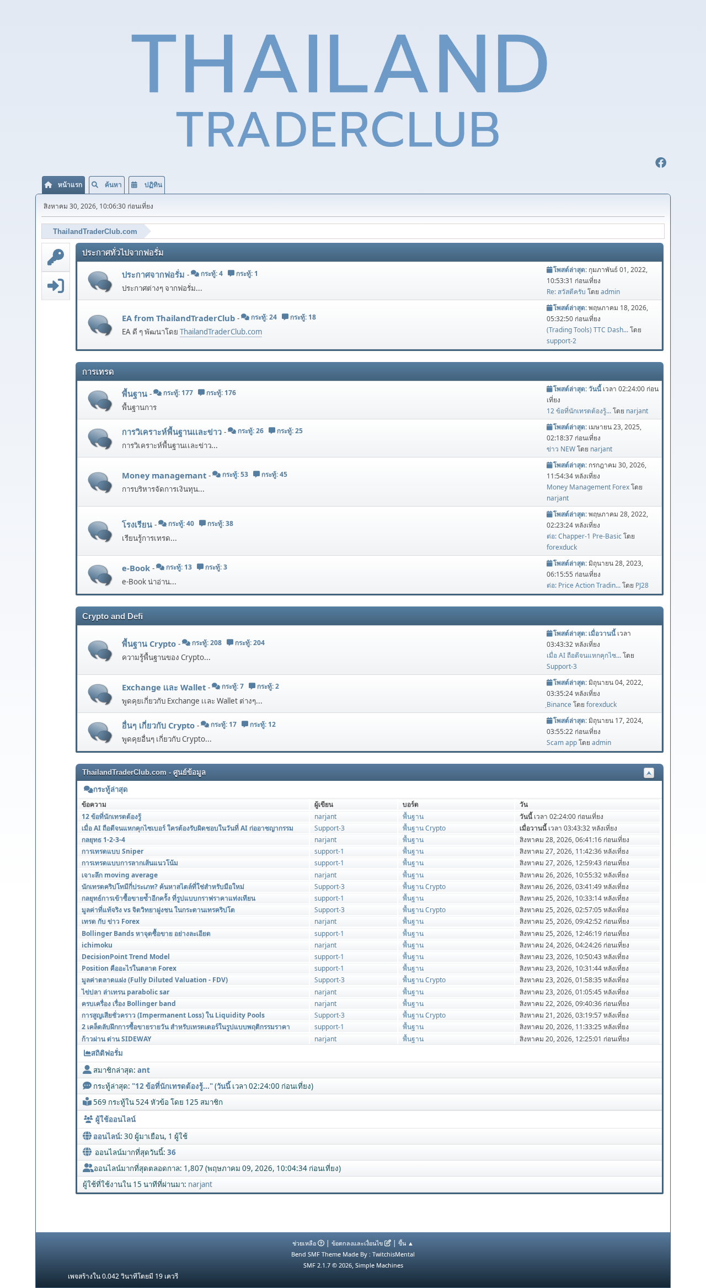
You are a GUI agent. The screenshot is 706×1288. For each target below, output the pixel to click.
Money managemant (165, 475)
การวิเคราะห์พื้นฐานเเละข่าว (173, 431)
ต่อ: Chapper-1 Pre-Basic (584, 536)
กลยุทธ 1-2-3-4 (103, 839)
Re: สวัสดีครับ (566, 291)
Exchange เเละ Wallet (165, 687)
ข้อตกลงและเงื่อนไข (357, 1243)
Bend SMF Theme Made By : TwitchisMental (353, 1254)
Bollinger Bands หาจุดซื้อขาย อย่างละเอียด (146, 933)
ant (143, 1070)
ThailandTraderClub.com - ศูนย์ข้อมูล (144, 772)
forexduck (562, 547)
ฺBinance (559, 704)
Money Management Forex (588, 487)
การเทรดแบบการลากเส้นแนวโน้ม (130, 862)
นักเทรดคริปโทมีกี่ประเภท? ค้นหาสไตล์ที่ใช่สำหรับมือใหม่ (163, 886)
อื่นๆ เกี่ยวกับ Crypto (159, 725)
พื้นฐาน (135, 393)
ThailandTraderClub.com (221, 332)
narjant (637, 411)
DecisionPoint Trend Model (126, 956)
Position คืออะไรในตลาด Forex (129, 968)
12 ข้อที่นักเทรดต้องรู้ (111, 816)
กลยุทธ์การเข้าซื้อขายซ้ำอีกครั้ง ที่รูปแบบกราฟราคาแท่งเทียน (168, 898)
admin (610, 291)
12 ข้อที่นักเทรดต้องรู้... (579, 411)
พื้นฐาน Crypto (150, 643)
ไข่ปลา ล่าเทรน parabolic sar (125, 992)
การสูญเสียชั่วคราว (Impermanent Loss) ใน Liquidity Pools (173, 1015)
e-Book (137, 567)
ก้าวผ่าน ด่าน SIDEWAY (116, 1039)
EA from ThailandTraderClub (179, 317)
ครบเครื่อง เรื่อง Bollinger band (129, 1003)
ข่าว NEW (561, 449)
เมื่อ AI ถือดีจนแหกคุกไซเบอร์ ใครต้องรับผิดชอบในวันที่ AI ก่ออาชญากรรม (187, 828)
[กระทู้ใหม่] (100, 281)
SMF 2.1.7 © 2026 (327, 1265)
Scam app (562, 742)
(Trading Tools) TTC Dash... (587, 329)
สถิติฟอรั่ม (107, 1053)
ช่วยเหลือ (304, 1243)
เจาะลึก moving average (120, 875)
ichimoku (97, 945)
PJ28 (642, 585)
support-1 (329, 851)
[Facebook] (661, 164)
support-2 (561, 340)
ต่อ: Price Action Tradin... (584, 585)
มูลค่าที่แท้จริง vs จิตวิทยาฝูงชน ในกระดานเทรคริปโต (158, 909)
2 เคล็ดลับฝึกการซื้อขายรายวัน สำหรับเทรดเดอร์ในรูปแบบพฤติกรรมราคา (186, 1026)
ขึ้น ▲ (406, 1243)
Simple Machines (379, 1265)
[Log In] (55, 286)
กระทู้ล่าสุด (110, 789)
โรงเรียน (138, 524)
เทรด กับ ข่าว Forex (111, 921)
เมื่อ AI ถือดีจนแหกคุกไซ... (584, 655)
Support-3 (562, 666)
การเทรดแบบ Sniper (112, 851)
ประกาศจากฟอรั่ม (154, 274)
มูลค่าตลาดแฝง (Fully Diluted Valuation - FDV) (155, 979)
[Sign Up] (55, 257)
